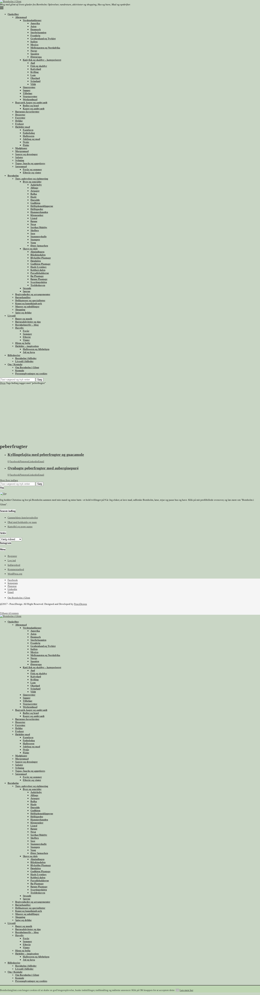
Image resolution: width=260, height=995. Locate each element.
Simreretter (29, 87)
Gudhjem (35, 203)
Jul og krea (29, 352)
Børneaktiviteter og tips (28, 321)
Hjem (3, 383)
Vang (33, 242)
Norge (33, 50)
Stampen (35, 239)
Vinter (26, 340)
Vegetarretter (30, 96)
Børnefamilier (23, 297)
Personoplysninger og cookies (31, 373)
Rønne (33, 221)
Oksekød (35, 78)
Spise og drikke (23, 312)
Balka (33, 193)
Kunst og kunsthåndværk (28, 303)
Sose (32, 233)
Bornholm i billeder (26, 358)
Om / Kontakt (15, 364)
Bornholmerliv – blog (27, 324)
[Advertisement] (130, 413)
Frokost (19, 123)
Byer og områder (32, 181)
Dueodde (35, 200)
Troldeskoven (37, 285)
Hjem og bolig (22, 343)
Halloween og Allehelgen (36, 349)
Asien (33, 26)
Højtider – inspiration (27, 346)
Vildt (33, 84)
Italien (33, 41)
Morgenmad (22, 151)
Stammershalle (38, 236)
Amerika (35, 23)
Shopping (20, 309)
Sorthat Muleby (38, 227)
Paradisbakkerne (39, 273)
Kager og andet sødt (33, 108)
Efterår (27, 337)
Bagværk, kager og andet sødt (31, 102)
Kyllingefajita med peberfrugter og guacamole (46, 455)
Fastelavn (28, 129)
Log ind (12, 560)
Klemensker (36, 215)
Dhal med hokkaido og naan (22, 522)
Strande (27, 288)
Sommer (27, 333)
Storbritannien (38, 32)
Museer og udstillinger (27, 306)
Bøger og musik (23, 318)
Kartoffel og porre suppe (20, 526)
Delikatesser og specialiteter (30, 300)
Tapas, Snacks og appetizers (30, 163)
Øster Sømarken (39, 245)
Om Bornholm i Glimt (27, 367)
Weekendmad (30, 99)
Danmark (35, 29)
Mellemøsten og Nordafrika (45, 47)
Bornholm (13, 175)
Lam (33, 75)
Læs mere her (186, 990)
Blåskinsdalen (37, 254)
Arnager (35, 190)
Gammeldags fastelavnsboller (23, 517)
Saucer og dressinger (26, 154)
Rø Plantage (37, 276)
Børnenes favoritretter (27, 111)
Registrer (12, 556)
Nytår (26, 142)
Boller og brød (31, 105)
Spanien (34, 53)
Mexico (34, 44)
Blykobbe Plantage (40, 257)
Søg (39, 379)
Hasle (33, 196)
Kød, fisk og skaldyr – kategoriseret (42, 59)
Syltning (19, 160)
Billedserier (14, 355)
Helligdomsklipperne (41, 206)
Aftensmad (21, 17)
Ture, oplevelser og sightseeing (31, 178)
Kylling (34, 72)
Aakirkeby (36, 184)
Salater (19, 157)
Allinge (34, 187)
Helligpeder (36, 209)
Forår (26, 330)
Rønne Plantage (38, 279)
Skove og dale (30, 248)
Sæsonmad (21, 166)
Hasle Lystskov (38, 266)
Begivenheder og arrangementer (32, 294)
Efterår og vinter (32, 172)
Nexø (33, 224)
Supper (26, 90)
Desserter (20, 114)
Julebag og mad (31, 139)
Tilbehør (27, 93)
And (32, 62)
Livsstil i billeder (24, 361)
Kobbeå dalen (37, 270)
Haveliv (19, 327)
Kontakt (19, 370)
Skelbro (34, 230)
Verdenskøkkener (32, 20)
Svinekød (35, 81)
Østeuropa (36, 56)
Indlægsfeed (14, 565)
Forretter (20, 117)
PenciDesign (80, 604)
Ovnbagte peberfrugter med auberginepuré (43, 468)
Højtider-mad (22, 126)
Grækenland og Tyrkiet (43, 38)
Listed (33, 218)
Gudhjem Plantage (40, 263)
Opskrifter (13, 14)
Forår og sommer (32, 169)
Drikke (19, 120)
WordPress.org (15, 573)
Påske (26, 145)
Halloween (28, 136)
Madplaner (21, 148)
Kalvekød (35, 69)
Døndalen (35, 260)
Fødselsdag (29, 133)
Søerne (26, 291)
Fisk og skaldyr (38, 66)
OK (177, 990)
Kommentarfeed (16, 569)
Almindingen (37, 251)
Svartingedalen (38, 282)
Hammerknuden (39, 212)
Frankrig (35, 35)
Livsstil (12, 315)
